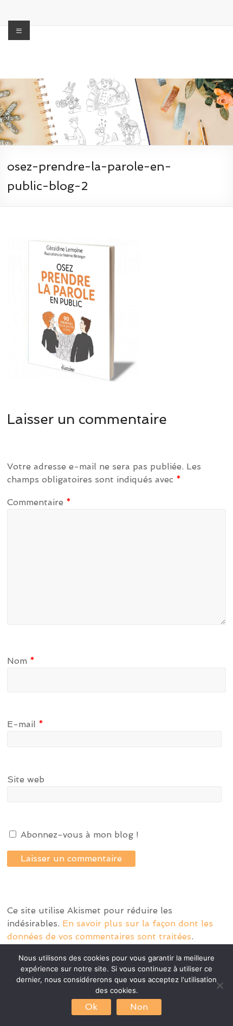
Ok (91, 1007)
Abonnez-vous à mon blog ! (78, 834)
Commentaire (39, 502)
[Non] (219, 985)
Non (139, 1007)
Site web (25, 779)
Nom (21, 661)
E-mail (25, 724)
